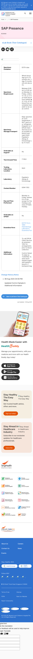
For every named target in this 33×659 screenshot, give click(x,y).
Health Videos (25, 566)
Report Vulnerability (7, 601)
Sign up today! (11, 413)
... (7, 19)
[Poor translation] (6, 633)
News (20, 548)
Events (3, 553)
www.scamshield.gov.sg (8, 8)
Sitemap (18, 592)
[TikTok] (24, 577)
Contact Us (5, 548)
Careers (20, 544)
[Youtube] (8, 577)
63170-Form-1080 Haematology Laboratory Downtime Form (27, 226)
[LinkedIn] (19, 577)
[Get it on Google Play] (10, 371)
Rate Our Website (21, 596)
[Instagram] (13, 577)
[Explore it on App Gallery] (10, 377)
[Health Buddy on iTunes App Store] (10, 365)
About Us (4, 544)
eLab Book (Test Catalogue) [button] (14, 43)
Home (2, 19)
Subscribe (9, 448)
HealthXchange (10, 566)
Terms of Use (5, 592)
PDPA (3, 596)
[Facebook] (3, 577)
